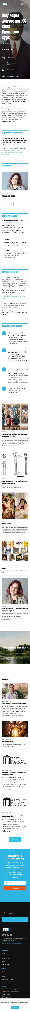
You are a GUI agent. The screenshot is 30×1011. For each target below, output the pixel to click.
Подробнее (25, 1004)
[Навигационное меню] (26, 4)
